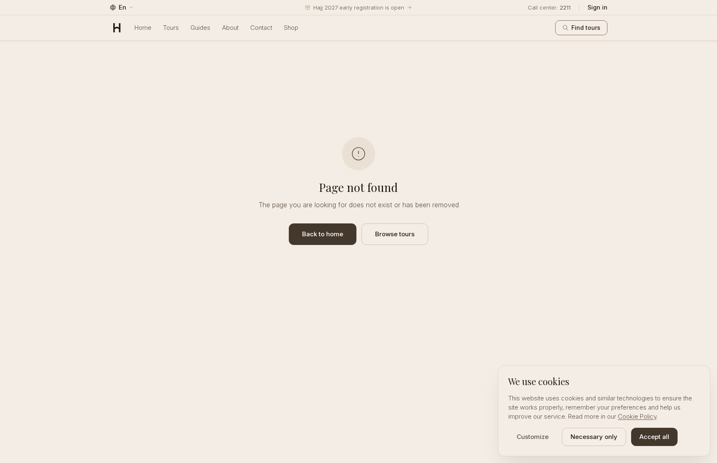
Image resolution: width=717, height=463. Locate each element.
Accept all (654, 437)
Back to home (322, 234)
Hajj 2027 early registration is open (358, 7)
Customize (533, 437)
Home (142, 28)
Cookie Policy (637, 416)
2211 (565, 7)
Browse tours (395, 234)
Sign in (597, 7)
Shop (291, 28)
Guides (200, 28)
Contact (261, 28)
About (230, 28)
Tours (171, 28)
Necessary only (594, 437)
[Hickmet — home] (117, 27)
